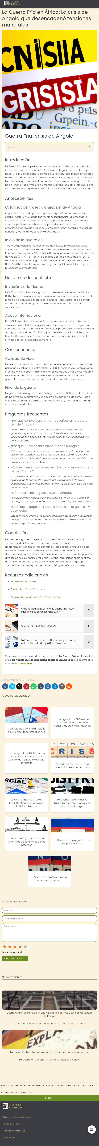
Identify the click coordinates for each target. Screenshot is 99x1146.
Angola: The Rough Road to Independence (35, 597)
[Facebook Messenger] (12, 686)
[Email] (62, 686)
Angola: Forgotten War (24, 581)
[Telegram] (55, 686)
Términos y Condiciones (14, 1131)
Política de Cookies (11, 1124)
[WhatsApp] (33, 686)
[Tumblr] (41, 686)
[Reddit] (69, 686)
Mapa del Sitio (9, 1137)
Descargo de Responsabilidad (17, 1117)
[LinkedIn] (48, 686)
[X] (19, 686)
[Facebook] (5, 686)
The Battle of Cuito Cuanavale (28, 589)
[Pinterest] (26, 686)
